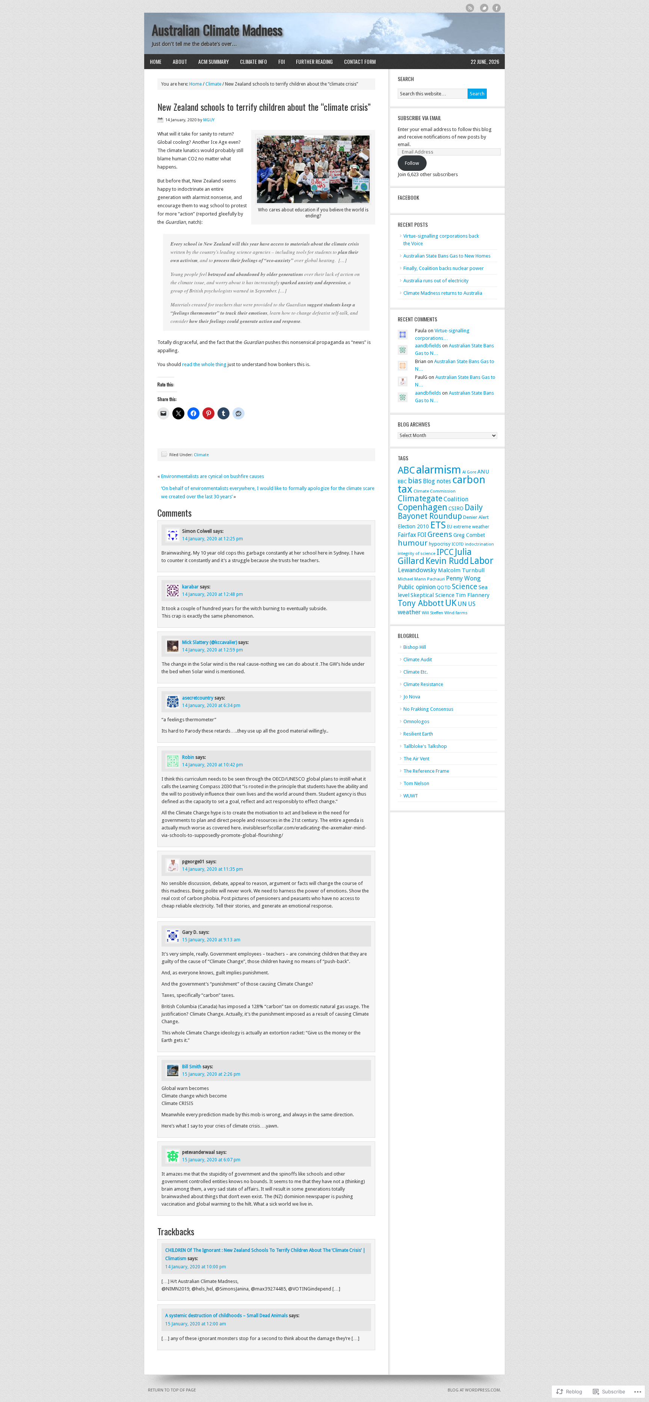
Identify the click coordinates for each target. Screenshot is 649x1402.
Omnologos (416, 721)
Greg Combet (469, 535)
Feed (470, 8)
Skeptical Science (432, 595)
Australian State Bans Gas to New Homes (447, 256)
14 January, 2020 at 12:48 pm (212, 594)
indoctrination (479, 544)
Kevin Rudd (447, 561)
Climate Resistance (423, 684)
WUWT (410, 796)
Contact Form (360, 61)
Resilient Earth (418, 734)
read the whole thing (204, 364)
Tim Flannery (472, 595)
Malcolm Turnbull (461, 570)
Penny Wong (463, 578)
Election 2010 (413, 526)
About (180, 61)
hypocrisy (440, 544)
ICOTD (458, 544)
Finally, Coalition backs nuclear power (443, 268)
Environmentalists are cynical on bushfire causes (212, 476)
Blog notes (437, 481)
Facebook (496, 8)
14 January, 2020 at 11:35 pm (212, 869)
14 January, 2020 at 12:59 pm (212, 650)
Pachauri (436, 579)
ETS (438, 525)
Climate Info (253, 61)
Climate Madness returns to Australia (442, 293)
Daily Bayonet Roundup (440, 512)
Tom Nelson (416, 783)
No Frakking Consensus (428, 709)
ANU (483, 471)
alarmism (438, 469)
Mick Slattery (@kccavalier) (209, 642)
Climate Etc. (415, 672)
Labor (482, 560)
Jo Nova (411, 696)
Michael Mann (412, 579)
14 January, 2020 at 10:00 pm (195, 1266)
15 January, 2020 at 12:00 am (195, 1324)
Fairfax (407, 534)
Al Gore (469, 472)
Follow (412, 163)
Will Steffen (432, 612)
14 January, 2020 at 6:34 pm (211, 705)
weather (409, 612)
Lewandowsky (417, 570)
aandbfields (428, 345)
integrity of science (416, 553)
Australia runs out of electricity (435, 280)
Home (155, 61)
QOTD (444, 587)
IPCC (445, 552)
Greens (439, 534)
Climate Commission (435, 491)
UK (451, 602)
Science (464, 586)
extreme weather (471, 526)
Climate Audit (417, 659)
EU (449, 526)
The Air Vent (416, 758)
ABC (406, 470)
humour (413, 542)
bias (415, 480)
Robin (188, 757)
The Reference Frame (426, 771)
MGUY (208, 120)
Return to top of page (172, 1390)
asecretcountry (197, 698)
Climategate (420, 498)
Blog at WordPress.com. (474, 1390)
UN (462, 604)
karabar (190, 586)
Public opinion (417, 587)
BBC (402, 481)
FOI (281, 61)
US (471, 604)
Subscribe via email (419, 118)
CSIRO (455, 508)
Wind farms (456, 612)
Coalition (456, 499)
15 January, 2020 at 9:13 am (211, 939)
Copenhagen (422, 507)
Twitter (484, 8)
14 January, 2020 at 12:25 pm (212, 538)
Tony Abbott (421, 603)
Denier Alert (476, 517)
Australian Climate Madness (217, 29)
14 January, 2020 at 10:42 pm (212, 764)
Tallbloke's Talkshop (425, 746)
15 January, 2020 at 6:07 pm (211, 1159)
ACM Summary (213, 61)
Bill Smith (191, 1066)
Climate (213, 84)
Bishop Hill (414, 647)
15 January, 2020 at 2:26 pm (211, 1074)
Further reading (314, 61)
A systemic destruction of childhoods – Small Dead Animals (226, 1315)
